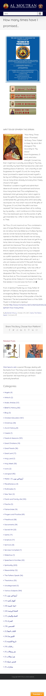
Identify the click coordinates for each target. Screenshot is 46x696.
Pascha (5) (8, 504)
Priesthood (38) (10, 519)
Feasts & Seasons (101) (13, 438)
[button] (4, 351)
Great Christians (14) (12, 443)
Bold (28, 677)
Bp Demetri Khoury (11, 313)
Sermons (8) (9, 545)
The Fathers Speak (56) (13, 575)
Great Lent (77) (10, 453)
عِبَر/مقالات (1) (9, 657)
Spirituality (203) (10, 565)
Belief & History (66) (12, 408)
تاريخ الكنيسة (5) (10, 641)
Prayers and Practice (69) (14, 514)
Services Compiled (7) (13, 550)
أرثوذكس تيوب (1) (10, 596)
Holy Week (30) (10, 463)
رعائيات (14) (8, 646)
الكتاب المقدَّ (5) (10, 631)
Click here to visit (9, 367)
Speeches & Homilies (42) (14, 560)
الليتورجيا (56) (9, 636)
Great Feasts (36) (11, 448)
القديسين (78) (9, 626)
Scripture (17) (9, 540)
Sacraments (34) (10, 524)
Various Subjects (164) (13, 591)
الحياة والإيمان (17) (11, 616)
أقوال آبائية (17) (9, 601)
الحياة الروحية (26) (11, 611)
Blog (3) (7, 413)
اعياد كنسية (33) (10, 606)
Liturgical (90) (9, 474)
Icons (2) (7, 469)
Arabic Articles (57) (11, 403)
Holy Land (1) (9, 458)
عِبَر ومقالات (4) (10, 652)
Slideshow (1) (9, 555)
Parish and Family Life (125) (15, 499)
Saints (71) (8, 535)
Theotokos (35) (10, 580)
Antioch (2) (8, 397)
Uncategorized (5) (11, 585)
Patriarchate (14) (10, 509)
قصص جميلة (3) (10, 662)
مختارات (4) (8, 667)
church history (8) (11, 428)
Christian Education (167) (14, 418)
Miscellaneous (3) (11, 484)
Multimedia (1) (10, 489)
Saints (32, 313)
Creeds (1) (8, 433)
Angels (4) (8, 392)
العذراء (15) (8, 621)
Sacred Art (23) (10, 529)
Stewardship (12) (11, 570)
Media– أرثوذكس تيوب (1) (13, 479)
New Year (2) (9, 494)
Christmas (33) (10, 423)
